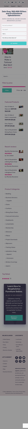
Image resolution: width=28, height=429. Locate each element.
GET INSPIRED (14, 43)
